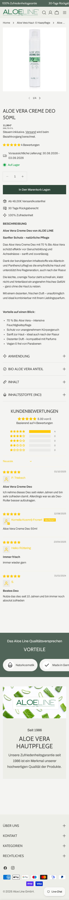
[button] (12, 144)
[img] (11, 472)
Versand (30, 132)
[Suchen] (44, 12)
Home (6, 22)
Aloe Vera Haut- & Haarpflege (33, 22)
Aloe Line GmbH (23, 891)
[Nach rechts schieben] (40, 98)
